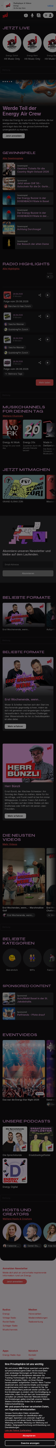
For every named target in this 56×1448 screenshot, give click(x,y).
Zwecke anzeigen (30, 1443)
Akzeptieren (29, 1435)
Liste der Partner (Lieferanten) (18, 1430)
